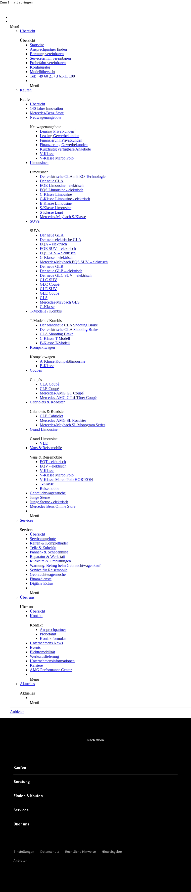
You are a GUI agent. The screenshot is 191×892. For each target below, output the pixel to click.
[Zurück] (11, 22)
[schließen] (14, 22)
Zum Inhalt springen (16, 2)
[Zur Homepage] (100, 14)
